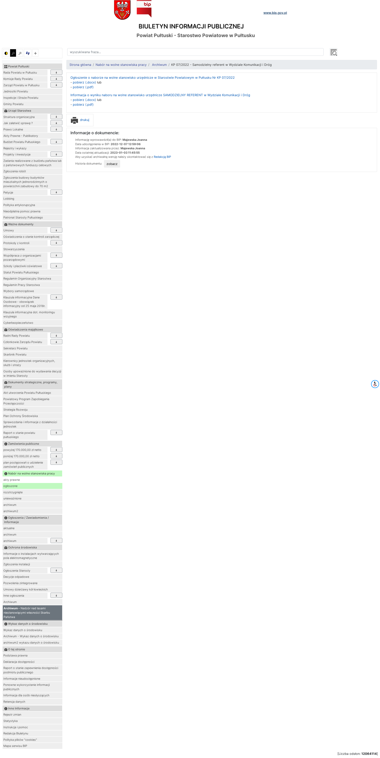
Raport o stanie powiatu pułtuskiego (19, 435)
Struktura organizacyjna (19, 117)
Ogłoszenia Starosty (16, 570)
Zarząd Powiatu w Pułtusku (21, 85)
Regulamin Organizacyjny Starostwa (27, 278)
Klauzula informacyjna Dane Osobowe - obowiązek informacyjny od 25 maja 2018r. (24, 302)
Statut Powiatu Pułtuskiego (21, 272)
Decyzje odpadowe (16, 576)
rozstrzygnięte (13, 492)
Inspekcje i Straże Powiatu (20, 97)
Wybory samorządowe (18, 291)
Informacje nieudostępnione (21, 678)
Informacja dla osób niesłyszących (26, 695)
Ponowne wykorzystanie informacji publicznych (26, 687)
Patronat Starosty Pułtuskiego (23, 217)
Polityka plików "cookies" (20, 739)
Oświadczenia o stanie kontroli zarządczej (31, 236)
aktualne (8, 528)
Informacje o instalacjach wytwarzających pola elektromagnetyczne (31, 556)
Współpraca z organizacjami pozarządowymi (22, 258)
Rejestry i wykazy (15, 148)
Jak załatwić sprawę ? (18, 123)
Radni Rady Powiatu (16, 335)
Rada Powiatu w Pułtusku (20, 72)
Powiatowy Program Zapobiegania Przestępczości (26, 401)
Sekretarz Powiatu (15, 348)
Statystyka (10, 721)
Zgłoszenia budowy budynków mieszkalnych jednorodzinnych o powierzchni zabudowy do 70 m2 (25, 182)
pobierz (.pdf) (83, 87)
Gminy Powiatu (13, 104)
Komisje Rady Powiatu (18, 78)
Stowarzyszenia (14, 249)
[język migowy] (27, 53)
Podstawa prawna (15, 655)
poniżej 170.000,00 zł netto (21, 456)
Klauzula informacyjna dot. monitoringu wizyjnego (29, 314)
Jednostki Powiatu (15, 91)
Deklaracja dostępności (18, 661)
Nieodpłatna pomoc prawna (21, 211)
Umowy (8, 230)
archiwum (9, 504)
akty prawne (11, 479)
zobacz (112, 164)
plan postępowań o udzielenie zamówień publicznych (23, 465)
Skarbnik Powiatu (14, 354)
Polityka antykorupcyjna (19, 205)
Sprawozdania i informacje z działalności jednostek (30, 424)
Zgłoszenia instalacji (16, 564)
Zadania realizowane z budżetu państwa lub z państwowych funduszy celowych (32, 163)
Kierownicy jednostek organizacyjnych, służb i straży (29, 363)
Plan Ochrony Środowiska (20, 416)
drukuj (84, 120)
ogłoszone (10, 486)
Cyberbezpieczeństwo (18, 322)
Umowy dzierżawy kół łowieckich (25, 589)
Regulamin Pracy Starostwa (21, 285)
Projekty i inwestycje (16, 154)
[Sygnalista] (35, 53)
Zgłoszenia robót (14, 171)
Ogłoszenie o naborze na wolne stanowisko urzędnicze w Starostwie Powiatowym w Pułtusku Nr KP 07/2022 (152, 78)
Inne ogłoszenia (13, 595)
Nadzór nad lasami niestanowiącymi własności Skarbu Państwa (27, 612)
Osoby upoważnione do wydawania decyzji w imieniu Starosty (32, 373)
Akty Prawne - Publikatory (20, 135)
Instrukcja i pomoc (15, 727)
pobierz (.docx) (84, 82)
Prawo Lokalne (13, 129)
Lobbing (8, 198)
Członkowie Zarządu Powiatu (22, 342)
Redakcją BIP (162, 156)
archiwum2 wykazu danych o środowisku (31, 642)
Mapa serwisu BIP (15, 745)
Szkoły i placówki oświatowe (22, 266)
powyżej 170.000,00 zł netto (22, 449)
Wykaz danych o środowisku (22, 630)
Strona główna (80, 65)
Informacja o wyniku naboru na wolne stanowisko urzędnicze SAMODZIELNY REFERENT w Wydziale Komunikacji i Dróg (160, 95)
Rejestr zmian (12, 714)
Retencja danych (14, 701)
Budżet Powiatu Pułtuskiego (21, 142)
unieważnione (12, 498)
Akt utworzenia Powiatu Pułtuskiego (27, 392)
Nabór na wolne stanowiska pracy (121, 65)
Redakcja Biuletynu (15, 733)
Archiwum (10, 602)
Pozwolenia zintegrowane (20, 583)
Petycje (8, 192)
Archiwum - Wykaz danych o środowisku (31, 636)
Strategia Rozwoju (15, 409)
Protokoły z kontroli (16, 243)
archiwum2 (10, 511)
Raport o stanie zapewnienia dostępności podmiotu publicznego (30, 670)
